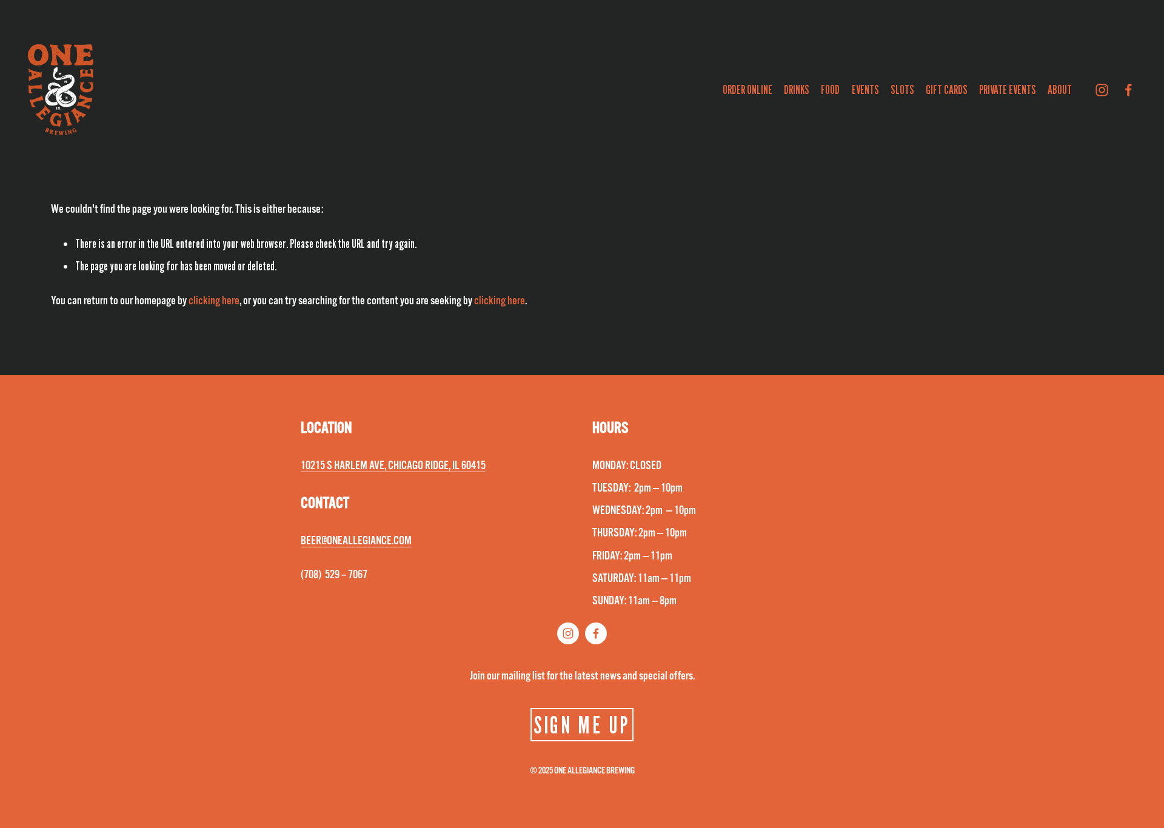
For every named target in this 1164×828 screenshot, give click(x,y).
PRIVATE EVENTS (1007, 89)
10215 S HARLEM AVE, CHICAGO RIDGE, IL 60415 (393, 465)
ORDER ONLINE (747, 89)
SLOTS (902, 89)
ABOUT (1060, 89)
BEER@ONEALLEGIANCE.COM (356, 540)
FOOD (830, 89)
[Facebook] (1128, 90)
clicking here (214, 300)
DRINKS (796, 89)
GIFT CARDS (947, 89)
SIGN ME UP (582, 724)
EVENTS (865, 89)
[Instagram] (1101, 90)
